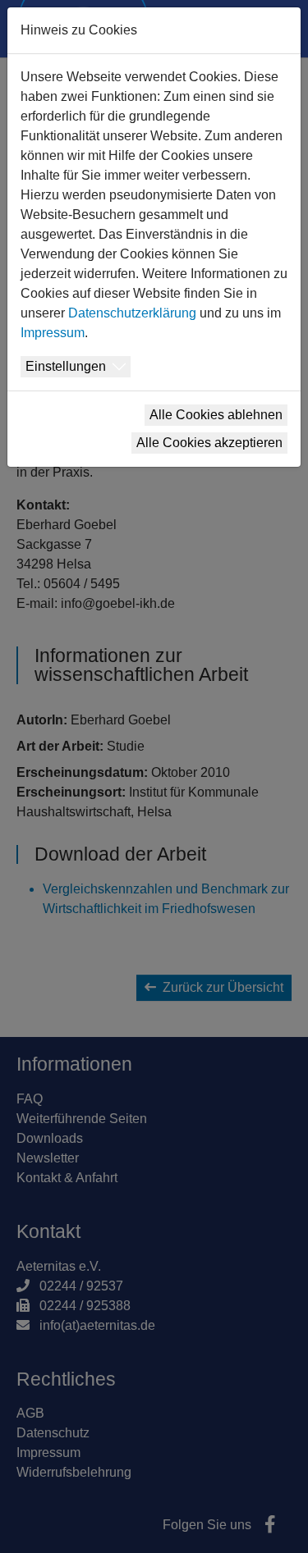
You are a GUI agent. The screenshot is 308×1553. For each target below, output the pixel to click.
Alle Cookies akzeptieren (209, 443)
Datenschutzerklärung (132, 313)
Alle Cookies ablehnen (216, 415)
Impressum (53, 333)
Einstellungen (65, 366)
